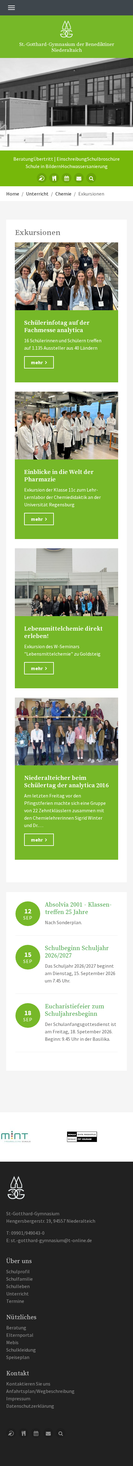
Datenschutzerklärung (30, 1406)
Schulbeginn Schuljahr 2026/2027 (77, 952)
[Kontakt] (79, 178)
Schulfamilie (19, 1279)
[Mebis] (42, 178)
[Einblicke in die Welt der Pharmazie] (66, 425)
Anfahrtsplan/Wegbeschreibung (40, 1391)
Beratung (23, 159)
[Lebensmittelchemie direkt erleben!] (66, 582)
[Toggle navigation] (11, 7)
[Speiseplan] (54, 178)
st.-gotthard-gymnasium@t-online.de (51, 1240)
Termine (15, 1301)
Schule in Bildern (43, 166)
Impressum (18, 1398)
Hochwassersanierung (84, 166)
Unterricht (17, 1294)
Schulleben (18, 1286)
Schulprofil (18, 1271)
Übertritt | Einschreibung (60, 159)
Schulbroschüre (103, 159)
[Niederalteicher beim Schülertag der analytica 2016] (66, 731)
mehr (37, 362)
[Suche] (91, 178)
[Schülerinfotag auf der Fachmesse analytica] (66, 276)
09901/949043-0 (28, 1233)
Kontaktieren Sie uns (28, 1384)
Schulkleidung (21, 1350)
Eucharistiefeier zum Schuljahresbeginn (74, 1010)
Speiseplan (17, 1357)
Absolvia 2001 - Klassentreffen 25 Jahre (78, 908)
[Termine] (66, 178)
